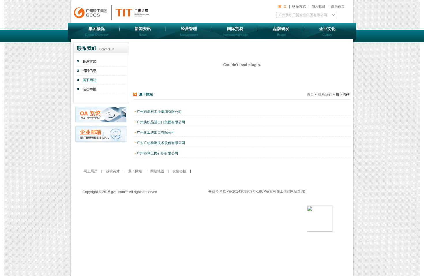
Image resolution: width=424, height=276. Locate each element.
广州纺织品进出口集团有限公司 (161, 122)
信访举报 (89, 89)
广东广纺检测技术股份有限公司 (161, 143)
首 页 (282, 6)
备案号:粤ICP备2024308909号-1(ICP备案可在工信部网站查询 (256, 191)
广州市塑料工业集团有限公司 (159, 112)
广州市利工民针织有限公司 (157, 153)
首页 (311, 94)
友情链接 (179, 171)
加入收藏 (318, 6)
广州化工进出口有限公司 (156, 132)
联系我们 (325, 94)
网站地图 (157, 171)
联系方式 (299, 6)
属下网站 (89, 80)
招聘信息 (89, 71)
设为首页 (338, 6)
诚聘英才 (113, 171)
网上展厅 (91, 171)
